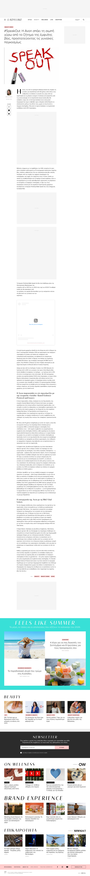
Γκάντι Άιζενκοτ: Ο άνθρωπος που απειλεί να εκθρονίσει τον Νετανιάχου (34, 851)
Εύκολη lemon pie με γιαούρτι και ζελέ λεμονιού (77, 786)
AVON (52, 576)
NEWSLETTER (78, 867)
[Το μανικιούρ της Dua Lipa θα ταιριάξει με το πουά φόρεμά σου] (34, 707)
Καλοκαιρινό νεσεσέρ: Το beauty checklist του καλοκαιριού (33, 819)
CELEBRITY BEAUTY (31, 715)
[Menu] (5, 20)
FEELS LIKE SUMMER (45, 623)
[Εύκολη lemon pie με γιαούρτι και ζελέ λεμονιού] (77, 774)
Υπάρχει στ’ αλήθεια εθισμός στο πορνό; (32, 786)
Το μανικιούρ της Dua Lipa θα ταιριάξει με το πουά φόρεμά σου (34, 719)
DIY (6, 715)
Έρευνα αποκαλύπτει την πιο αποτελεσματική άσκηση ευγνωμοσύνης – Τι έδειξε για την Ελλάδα (55, 787)
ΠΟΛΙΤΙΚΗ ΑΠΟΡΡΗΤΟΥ (46, 867)
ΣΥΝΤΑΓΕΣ (71, 782)
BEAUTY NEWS (9, 27)
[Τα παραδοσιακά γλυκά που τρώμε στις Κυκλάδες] (65, 672)
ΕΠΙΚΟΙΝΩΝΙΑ (8, 867)
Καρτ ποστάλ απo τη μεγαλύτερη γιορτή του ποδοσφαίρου (54, 819)
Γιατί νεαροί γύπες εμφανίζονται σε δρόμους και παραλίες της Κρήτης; (55, 850)
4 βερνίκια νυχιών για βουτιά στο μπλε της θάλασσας (75, 719)
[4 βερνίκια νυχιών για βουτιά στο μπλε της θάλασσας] (77, 707)
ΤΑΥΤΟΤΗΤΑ (17, 867)
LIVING (7, 782)
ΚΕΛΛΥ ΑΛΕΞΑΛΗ (65, 650)
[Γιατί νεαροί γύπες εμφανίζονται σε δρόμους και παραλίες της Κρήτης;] (55, 840)
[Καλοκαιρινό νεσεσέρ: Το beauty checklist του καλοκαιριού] (34, 809)
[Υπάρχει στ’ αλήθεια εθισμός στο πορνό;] (34, 774)
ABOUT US (25, 867)
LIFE (51, 19)
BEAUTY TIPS (51, 715)
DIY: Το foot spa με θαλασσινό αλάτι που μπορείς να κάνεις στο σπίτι (11, 720)
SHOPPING (58, 19)
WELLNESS (45, 19)
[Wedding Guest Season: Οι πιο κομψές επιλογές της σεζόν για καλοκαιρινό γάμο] (13, 809)
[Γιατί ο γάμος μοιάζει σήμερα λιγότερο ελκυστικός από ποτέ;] (13, 774)
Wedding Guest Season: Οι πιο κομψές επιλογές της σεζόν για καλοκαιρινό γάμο (13, 819)
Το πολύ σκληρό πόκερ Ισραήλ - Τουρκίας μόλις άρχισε (12, 850)
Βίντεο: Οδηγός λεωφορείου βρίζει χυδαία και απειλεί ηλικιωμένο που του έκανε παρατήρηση (77, 852)
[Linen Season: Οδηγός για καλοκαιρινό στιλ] (77, 809)
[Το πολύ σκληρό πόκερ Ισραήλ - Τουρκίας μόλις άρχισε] (13, 840)
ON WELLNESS (19, 764)
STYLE (30, 19)
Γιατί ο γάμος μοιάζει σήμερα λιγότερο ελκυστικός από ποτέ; (11, 787)
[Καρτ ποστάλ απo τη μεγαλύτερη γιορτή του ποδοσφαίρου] (55, 809)
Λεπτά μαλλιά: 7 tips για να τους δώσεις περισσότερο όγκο (55, 719)
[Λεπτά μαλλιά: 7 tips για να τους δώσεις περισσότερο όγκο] (55, 707)
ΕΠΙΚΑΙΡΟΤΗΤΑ (20, 830)
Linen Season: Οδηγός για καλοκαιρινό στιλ (76, 818)
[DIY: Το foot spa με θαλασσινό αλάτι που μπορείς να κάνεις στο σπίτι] (13, 707)
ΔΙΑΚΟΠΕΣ (65, 639)
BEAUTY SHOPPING (73, 715)
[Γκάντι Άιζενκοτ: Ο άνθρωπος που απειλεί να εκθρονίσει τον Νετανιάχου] (34, 840)
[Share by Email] (9, 113)
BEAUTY (36, 19)
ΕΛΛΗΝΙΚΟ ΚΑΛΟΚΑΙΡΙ (24, 668)
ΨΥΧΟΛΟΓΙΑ (29, 782)
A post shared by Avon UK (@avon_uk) (35, 342)
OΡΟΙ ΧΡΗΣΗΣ (34, 867)
